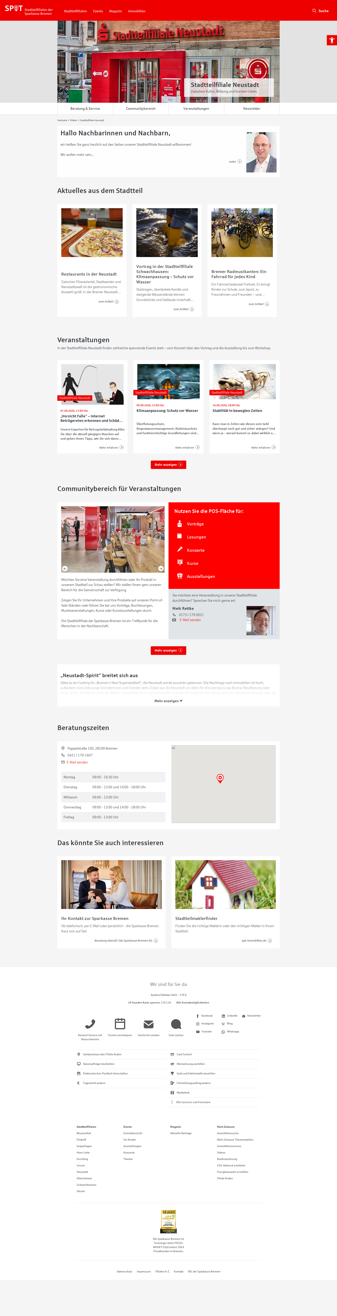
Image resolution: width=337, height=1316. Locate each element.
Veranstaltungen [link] (196, 109)
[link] (332, 40)
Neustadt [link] (82, 1171)
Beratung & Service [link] (85, 109)
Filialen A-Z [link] (162, 1271)
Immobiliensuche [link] (228, 1133)
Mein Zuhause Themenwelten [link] (235, 1139)
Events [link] (98, 11)
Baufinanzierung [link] (227, 1159)
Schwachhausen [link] (86, 1184)
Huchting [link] (82, 1159)
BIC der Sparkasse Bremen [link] (204, 1271)
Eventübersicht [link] (132, 1133)
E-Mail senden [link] (190, 620)
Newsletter (251, 109)
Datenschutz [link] (124, 1271)
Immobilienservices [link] (229, 1146)
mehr (232, 161)
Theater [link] (128, 1159)
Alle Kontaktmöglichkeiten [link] (192, 1002)
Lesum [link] (81, 1165)
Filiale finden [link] (225, 1178)
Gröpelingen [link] (84, 1146)
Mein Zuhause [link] (226, 1126)
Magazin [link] (115, 11)
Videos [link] (221, 1152)
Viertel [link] (81, 1191)
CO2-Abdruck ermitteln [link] (231, 1165)
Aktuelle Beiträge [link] (181, 1133)
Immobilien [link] (136, 11)
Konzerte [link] (129, 1152)
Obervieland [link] (84, 1178)
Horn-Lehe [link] (83, 1152)
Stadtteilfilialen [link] (75, 11)
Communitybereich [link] (140, 109)
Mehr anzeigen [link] (166, 465)
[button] (220, 778)
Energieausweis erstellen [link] (232, 1171)
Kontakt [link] (179, 1271)
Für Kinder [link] (129, 1139)
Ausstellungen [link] (132, 1146)
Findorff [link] (81, 1139)
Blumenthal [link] (84, 1133)
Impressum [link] (144, 1271)
